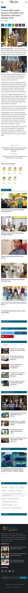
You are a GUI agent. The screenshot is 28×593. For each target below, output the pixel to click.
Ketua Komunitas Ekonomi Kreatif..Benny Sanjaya (12, 257)
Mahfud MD (4, 487)
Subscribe (23, 577)
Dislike (9, 173)
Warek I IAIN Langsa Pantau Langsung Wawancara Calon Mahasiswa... (17, 358)
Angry (3, 183)
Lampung (3, 7)
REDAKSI (6, 20)
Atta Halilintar (12, 490)
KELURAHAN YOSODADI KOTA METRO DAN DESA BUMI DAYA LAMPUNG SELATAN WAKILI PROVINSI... (14, 149)
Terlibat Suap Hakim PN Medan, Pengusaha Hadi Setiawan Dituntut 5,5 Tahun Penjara (14, 157)
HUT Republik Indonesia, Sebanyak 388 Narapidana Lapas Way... (18, 547)
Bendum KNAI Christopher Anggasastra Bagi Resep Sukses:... (16, 431)
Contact (8, 587)
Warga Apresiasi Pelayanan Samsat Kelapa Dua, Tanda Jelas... (13, 280)
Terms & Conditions (16, 587)
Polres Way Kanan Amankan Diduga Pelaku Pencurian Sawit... (18, 554)
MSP (16, 487)
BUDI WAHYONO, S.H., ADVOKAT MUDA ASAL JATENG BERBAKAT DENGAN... (17, 423)
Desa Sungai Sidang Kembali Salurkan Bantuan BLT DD (14, 303)
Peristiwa (11, 487)
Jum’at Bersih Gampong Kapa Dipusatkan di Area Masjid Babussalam (17, 374)
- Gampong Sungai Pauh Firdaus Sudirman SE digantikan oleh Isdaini (12, 494)
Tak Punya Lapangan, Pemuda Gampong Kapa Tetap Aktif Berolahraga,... (17, 383)
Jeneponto (4, 490)
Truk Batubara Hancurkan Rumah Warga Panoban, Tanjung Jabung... (12, 470)
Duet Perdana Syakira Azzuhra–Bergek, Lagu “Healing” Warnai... (17, 561)
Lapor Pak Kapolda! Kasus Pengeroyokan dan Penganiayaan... (16, 366)
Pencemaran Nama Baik (7, 505)
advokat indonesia (6, 508)
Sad (9, 183)
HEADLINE (21, 487)
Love (15, 173)
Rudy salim (4, 498)
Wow (15, 183)
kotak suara (19, 490)
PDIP (16, 505)
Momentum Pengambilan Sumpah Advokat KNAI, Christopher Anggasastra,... (18, 439)
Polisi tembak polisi (16, 508)
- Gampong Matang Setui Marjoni (9, 501)
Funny (20, 173)
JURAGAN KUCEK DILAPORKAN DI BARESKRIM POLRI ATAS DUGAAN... (18, 414)
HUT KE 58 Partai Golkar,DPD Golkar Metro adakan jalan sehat (12, 210)
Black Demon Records (13, 498)
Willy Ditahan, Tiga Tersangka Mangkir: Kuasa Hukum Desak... (18, 349)
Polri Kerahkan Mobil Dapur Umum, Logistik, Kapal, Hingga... (13, 311)
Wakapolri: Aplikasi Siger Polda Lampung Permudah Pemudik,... (12, 233)
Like (4, 173)
